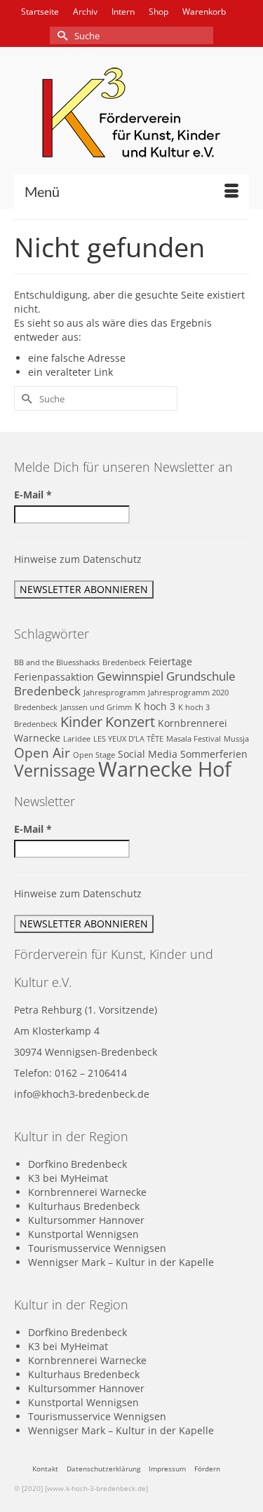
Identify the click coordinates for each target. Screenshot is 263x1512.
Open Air (42, 752)
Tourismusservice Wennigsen (97, 1248)
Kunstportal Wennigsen (83, 1234)
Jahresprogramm (114, 692)
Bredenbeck (124, 662)
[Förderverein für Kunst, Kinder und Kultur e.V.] (131, 112)
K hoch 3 (155, 706)
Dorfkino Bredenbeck (77, 1164)
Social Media (147, 754)
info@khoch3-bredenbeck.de (81, 1094)
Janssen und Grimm (96, 707)
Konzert (130, 721)
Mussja (236, 739)
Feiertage (170, 661)
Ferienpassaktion (54, 676)
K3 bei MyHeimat (68, 1178)
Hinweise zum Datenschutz (78, 559)
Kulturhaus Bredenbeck (84, 1206)
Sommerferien (214, 754)
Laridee (76, 739)
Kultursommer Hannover (86, 1220)
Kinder (81, 721)
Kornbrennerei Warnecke (87, 1192)
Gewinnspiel (130, 676)
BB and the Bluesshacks (57, 662)
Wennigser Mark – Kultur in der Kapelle (121, 1262)
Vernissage (54, 771)
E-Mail (33, 494)
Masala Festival (193, 739)
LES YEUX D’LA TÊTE (128, 739)
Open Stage (94, 755)
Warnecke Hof (164, 769)
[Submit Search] (60, 35)
